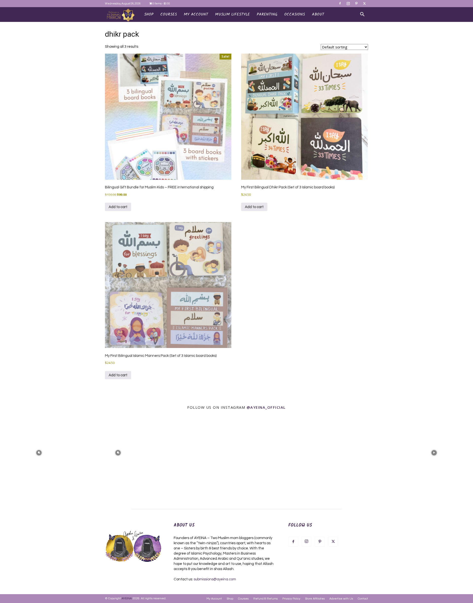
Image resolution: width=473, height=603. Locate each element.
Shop (148, 14)
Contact (363, 598)
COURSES (168, 14)
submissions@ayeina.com (215, 579)
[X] (364, 3)
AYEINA (127, 598)
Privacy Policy (291, 598)
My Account (214, 598)
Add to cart (118, 207)
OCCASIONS (294, 14)
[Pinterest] (356, 3)
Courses (243, 598)
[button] (362, 14)
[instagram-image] (39, 452)
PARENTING (267, 14)
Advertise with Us (341, 598)
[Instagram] (348, 3)
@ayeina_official (266, 407)
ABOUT (318, 14)
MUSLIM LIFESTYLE (232, 14)
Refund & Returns (265, 598)
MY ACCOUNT (196, 14)
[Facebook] (340, 3)
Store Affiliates (315, 598)
